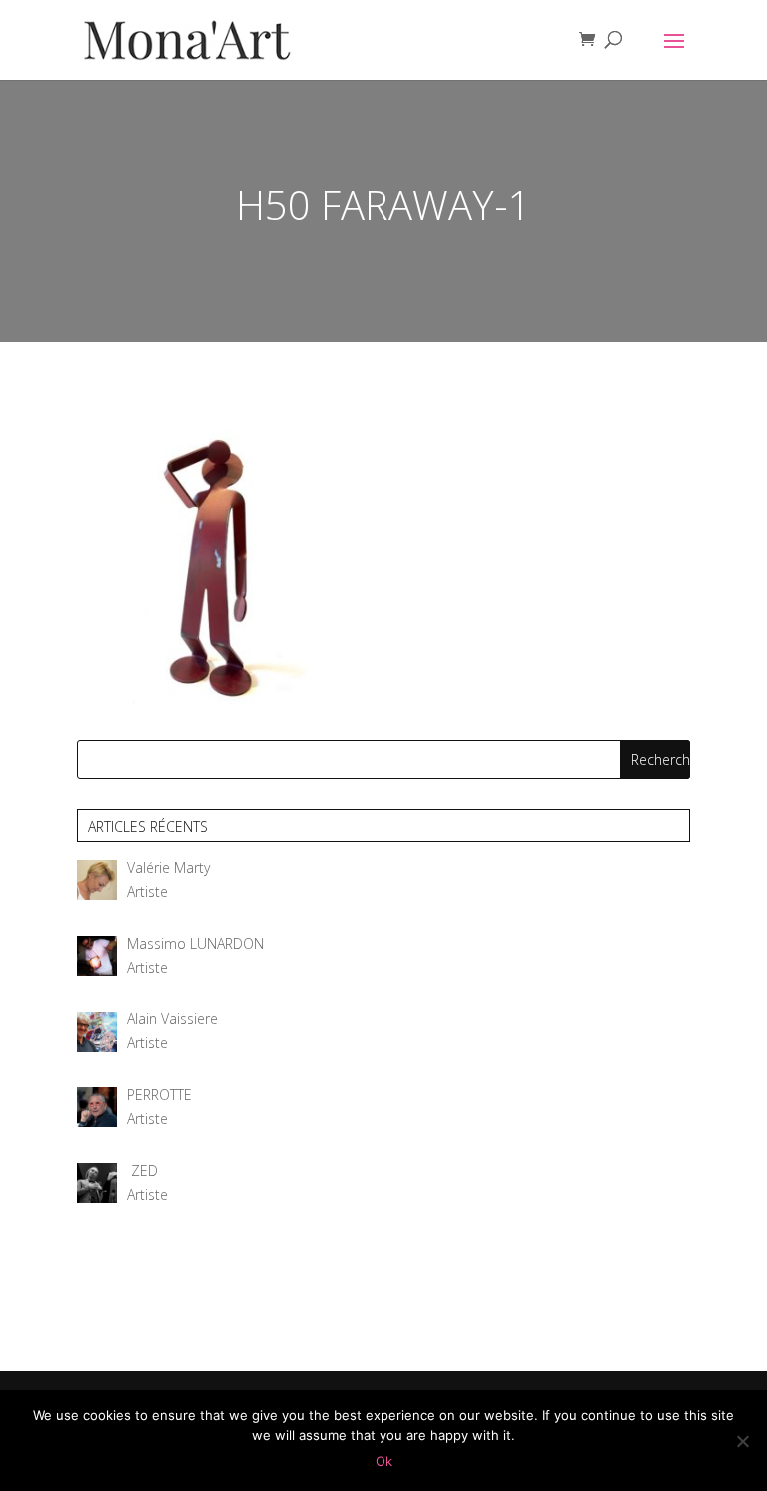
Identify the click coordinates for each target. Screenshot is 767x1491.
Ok (384, 1461)
